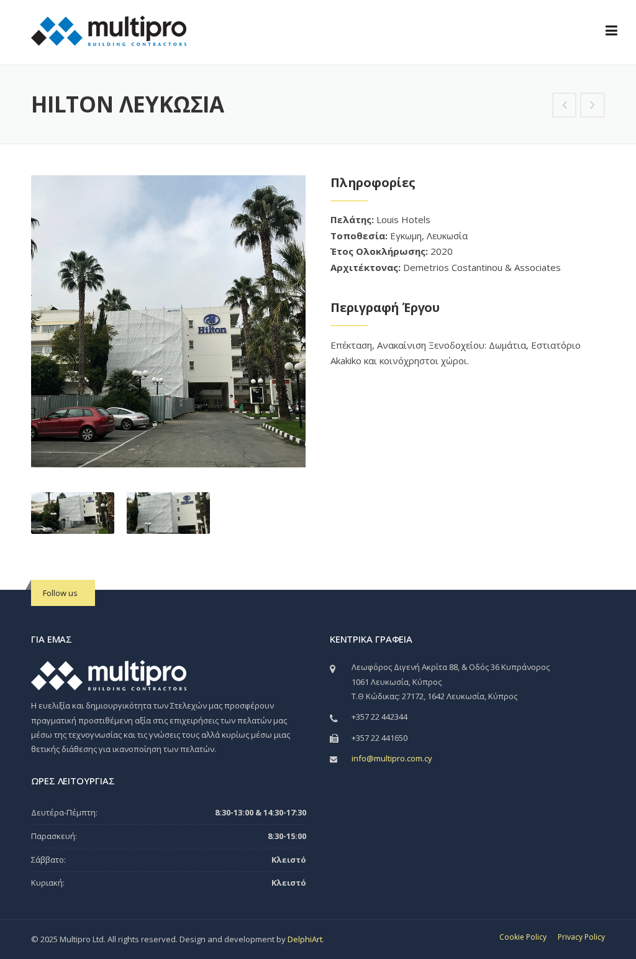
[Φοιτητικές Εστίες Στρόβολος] (592, 105)
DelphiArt (305, 939)
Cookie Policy (523, 937)
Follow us (60, 593)
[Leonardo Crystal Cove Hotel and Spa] (564, 105)
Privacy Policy (581, 937)
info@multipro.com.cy (392, 758)
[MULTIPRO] (108, 30)
